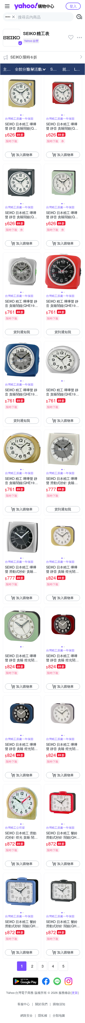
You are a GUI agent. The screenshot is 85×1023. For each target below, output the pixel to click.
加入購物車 (24, 154)
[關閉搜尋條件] (13, 17)
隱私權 (42, 1015)
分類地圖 (59, 1015)
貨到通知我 (21, 331)
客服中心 (23, 1004)
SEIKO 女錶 (54, 69)
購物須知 (59, 1004)
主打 (7, 69)
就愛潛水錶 (66, 69)
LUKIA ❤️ (78, 69)
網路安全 (26, 1015)
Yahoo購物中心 (34, 6)
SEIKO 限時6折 (23, 57)
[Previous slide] (6, 94)
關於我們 (41, 1004)
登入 (73, 6)
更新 (75, 992)
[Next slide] (38, 94)
